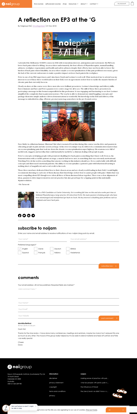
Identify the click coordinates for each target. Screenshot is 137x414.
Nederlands (75, 252)
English (25, 249)
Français (41, 252)
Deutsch (57, 249)
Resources (72, 4)
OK (109, 410)
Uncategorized (39, 26)
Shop (65, 4)
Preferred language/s (27, 245)
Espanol (25, 252)
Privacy (52, 395)
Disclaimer (53, 378)
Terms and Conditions (57, 391)
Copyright (53, 387)
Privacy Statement (56, 383)
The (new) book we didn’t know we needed (98, 391)
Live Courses (38, 4)
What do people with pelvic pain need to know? (99, 383)
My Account (122, 3)
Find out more (91, 410)
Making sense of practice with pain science (97, 378)
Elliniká (73, 249)
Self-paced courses (53, 4)
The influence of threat (89, 387)
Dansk (40, 249)
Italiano (57, 252)
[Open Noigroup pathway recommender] (5, 408)
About (83, 4)
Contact (93, 4)
